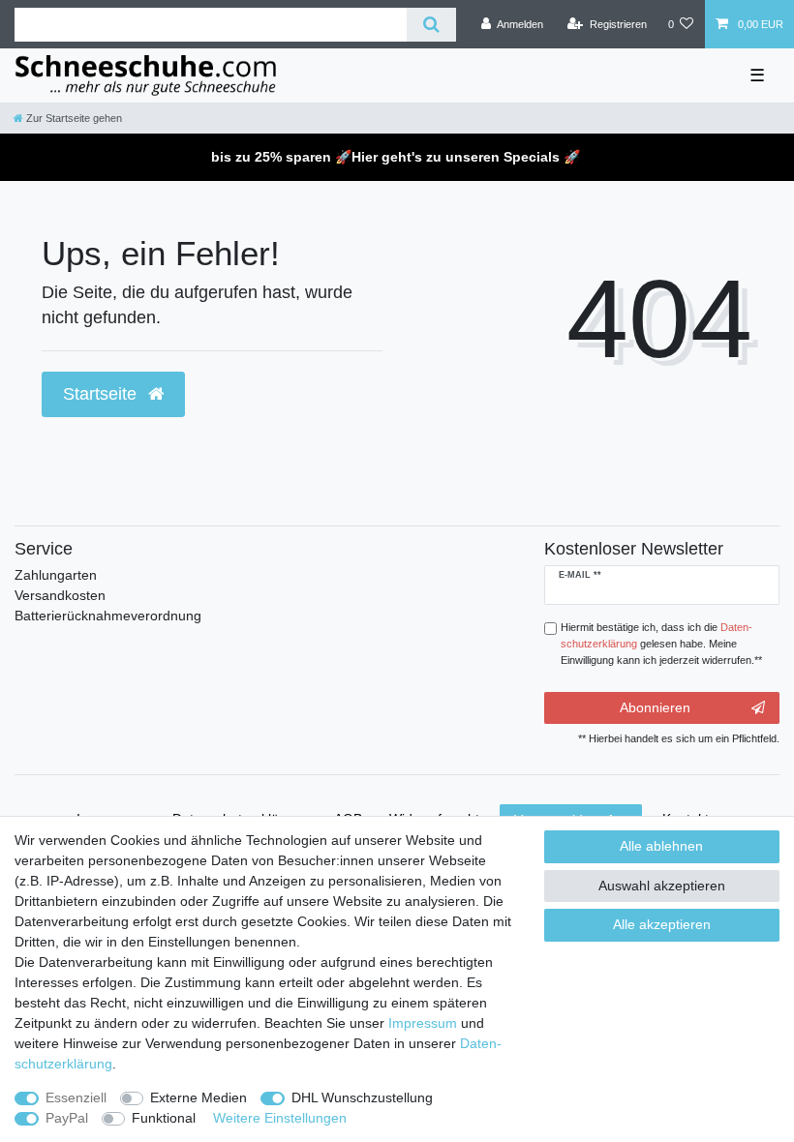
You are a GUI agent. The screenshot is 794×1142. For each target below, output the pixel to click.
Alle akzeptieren (662, 924)
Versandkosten (60, 595)
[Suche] (431, 25)
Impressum (422, 1023)
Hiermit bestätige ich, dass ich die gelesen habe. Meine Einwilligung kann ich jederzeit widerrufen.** (661, 643)
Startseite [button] (102, 394)
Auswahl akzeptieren (661, 885)
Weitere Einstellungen (280, 1118)
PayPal (67, 1118)
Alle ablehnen (661, 846)
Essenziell (76, 1097)
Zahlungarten (56, 575)
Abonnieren (655, 707)
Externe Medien (198, 1097)
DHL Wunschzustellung (362, 1097)
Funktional (164, 1118)
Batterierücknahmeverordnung (108, 615)
